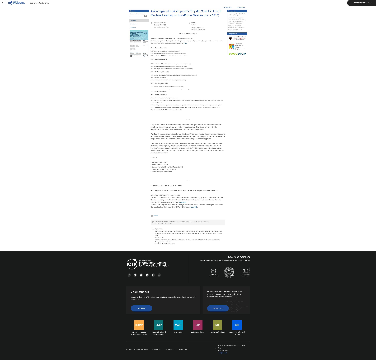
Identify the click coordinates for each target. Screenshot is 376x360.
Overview (133, 20)
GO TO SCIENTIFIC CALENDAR (362, 3)
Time (185, 43)
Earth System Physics (197, 332)
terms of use (183, 349)
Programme (134, 24)
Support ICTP (218, 308)
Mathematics (178, 332)
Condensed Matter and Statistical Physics (159, 333)
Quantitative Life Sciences (217, 332)
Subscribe (141, 308)
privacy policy (156, 349)
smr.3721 (182, 202)
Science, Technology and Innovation (237, 333)
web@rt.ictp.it (222, 353)
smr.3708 (194, 207)
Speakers (133, 27)
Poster (156, 216)
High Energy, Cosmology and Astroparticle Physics (139, 333)
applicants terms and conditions (137, 349)
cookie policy (170, 349)
